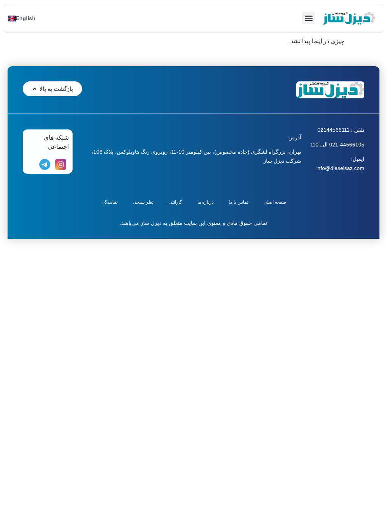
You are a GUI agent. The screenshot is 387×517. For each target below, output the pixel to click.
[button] (308, 18)
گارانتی (175, 202)
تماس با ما (238, 202)
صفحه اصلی (274, 202)
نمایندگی (109, 202)
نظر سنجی (143, 202)
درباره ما (205, 202)
